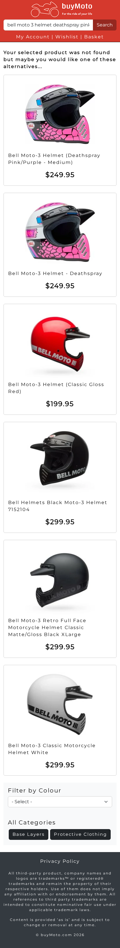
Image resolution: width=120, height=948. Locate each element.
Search (105, 25)
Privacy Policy (60, 861)
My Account (33, 37)
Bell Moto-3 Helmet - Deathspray (55, 273)
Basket (94, 37)
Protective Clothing (80, 834)
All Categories (32, 822)
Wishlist (67, 37)
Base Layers (29, 834)
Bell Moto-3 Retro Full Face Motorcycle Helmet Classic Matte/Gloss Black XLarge (47, 627)
